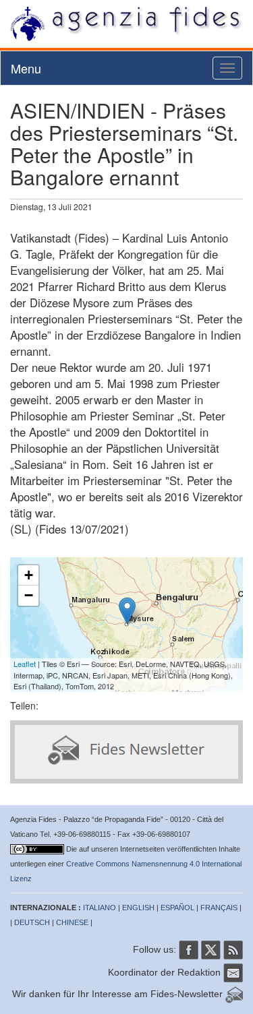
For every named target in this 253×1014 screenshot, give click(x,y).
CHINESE (72, 922)
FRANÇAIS (218, 908)
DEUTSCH (32, 922)
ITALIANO (99, 908)
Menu (26, 68)
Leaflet (24, 663)
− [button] (28, 595)
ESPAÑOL (177, 908)
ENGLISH (138, 908)
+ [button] (28, 575)
